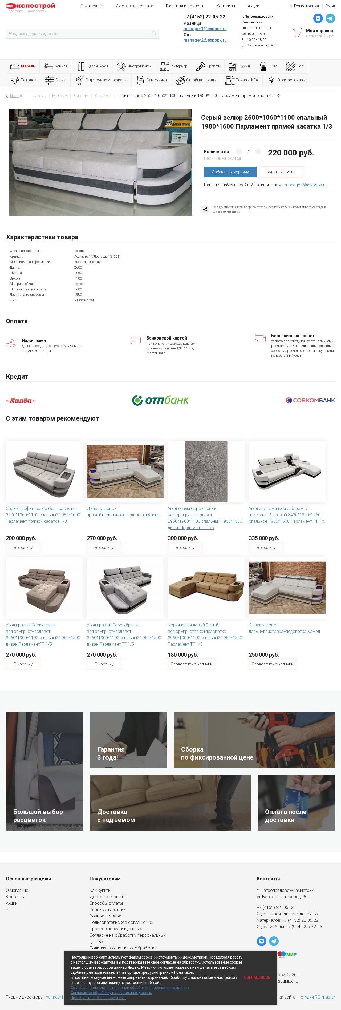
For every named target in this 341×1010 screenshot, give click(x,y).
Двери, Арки (97, 66)
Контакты (225, 6)
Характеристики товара (42, 237)
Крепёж (213, 66)
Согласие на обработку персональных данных (111, 993)
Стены (60, 80)
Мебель (28, 66)
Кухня (244, 66)
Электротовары (292, 80)
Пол (300, 66)
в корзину (230, 172)
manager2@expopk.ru (205, 40)
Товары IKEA (247, 80)
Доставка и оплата (134, 6)
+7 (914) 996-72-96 (304, 926)
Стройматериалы (201, 80)
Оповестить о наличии (191, 664)
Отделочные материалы (106, 80)
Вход (330, 6)
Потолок (28, 80)
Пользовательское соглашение (121, 922)
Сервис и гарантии (107, 909)
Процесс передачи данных (115, 928)
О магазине (91, 6)
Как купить (100, 890)
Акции (253, 6)
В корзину (23, 547)
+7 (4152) (291, 920)
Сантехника (157, 80)
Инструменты (139, 66)
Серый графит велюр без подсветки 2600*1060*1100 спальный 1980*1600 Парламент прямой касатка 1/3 (43, 515)
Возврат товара (105, 916)
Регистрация (306, 6)
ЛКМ (273, 66)
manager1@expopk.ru (205, 28)
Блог (10, 909)
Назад (16, 95)
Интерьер (179, 66)
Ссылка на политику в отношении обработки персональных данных (130, 987)
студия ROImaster (318, 997)
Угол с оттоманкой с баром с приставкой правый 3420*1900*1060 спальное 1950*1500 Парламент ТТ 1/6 (287, 515)
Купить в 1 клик (281, 172)
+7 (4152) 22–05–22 (276, 907)
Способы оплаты (106, 903)
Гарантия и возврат (185, 6)
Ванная (61, 66)
